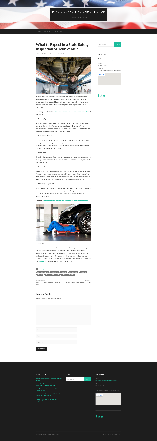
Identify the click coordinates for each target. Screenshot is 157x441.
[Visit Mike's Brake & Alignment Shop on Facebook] (98, 96)
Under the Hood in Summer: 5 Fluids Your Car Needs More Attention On (48, 394)
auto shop (64, 272)
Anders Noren (112, 434)
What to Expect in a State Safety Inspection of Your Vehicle (62, 46)
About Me (47, 31)
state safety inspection (52, 274)
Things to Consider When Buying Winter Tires (48, 282)
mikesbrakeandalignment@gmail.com (108, 60)
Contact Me (58, 31)
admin (51, 53)
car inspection (73, 272)
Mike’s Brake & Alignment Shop (49, 434)
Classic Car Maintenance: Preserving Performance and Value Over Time (46, 384)
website (41, 261)
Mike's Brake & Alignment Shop (78, 11)
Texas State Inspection (68, 274)
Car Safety (83, 272)
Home (39, 31)
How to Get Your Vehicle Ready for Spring (78, 281)
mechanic (40, 274)
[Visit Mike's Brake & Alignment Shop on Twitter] (104, 96)
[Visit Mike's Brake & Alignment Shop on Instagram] (101, 96)
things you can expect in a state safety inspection (72, 112)
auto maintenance (42, 272)
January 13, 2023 (41, 53)
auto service (54, 272)
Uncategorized (43, 269)
